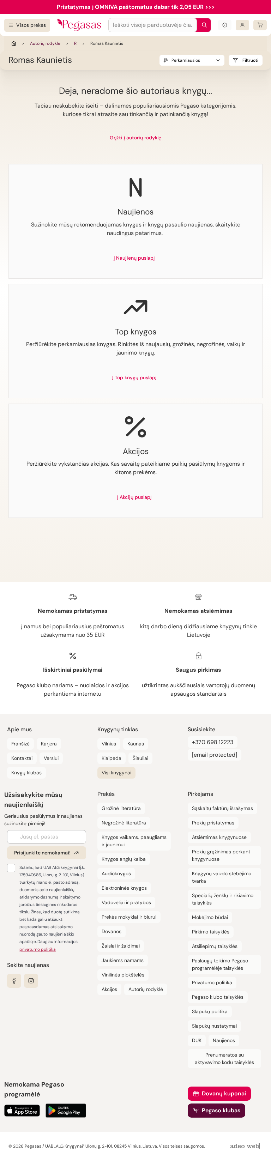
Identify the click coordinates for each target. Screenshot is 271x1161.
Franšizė (20, 743)
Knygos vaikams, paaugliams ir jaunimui (134, 841)
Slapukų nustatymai (214, 1026)
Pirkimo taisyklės (210, 932)
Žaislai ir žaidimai (121, 946)
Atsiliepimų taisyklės (214, 946)
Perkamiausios (185, 60)
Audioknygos (116, 873)
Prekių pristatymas (213, 823)
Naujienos (224, 1040)
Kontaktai (21, 758)
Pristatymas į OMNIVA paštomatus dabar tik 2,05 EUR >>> (136, 7)
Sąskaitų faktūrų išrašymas (222, 808)
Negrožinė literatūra (124, 823)
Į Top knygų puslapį (134, 377)
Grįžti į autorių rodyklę (135, 137)
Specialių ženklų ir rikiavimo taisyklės (222, 899)
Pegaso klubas (221, 1110)
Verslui (51, 758)
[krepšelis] (260, 25)
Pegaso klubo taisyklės (217, 997)
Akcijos (109, 989)
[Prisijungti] (242, 25)
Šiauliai (140, 758)
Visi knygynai (116, 772)
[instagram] (31, 981)
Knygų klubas (26, 772)
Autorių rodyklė (45, 43)
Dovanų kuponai (224, 1093)
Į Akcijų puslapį (134, 497)
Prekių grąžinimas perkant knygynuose (221, 855)
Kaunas (135, 743)
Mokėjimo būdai (210, 917)
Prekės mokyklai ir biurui (129, 917)
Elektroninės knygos (124, 888)
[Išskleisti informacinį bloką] (224, 25)
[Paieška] (202, 25)
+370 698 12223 (212, 742)
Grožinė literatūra (121, 808)
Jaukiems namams (123, 960)
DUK (196, 1040)
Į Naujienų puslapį (134, 258)
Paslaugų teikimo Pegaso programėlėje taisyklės (220, 964)
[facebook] (14, 981)
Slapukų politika (210, 1011)
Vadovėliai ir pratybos (126, 902)
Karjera (49, 743)
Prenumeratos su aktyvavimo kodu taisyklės (224, 1058)
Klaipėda (111, 758)
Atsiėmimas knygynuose (219, 837)
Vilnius (109, 743)
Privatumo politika (212, 982)
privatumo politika (37, 949)
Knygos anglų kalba (124, 859)
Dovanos (111, 931)
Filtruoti (250, 60)
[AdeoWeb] (246, 1146)
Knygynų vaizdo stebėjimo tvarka (221, 877)
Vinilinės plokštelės (123, 975)
